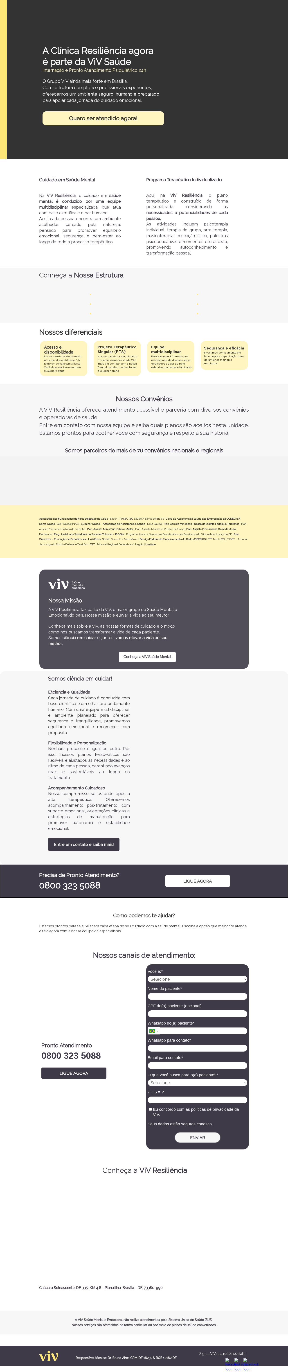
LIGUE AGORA (197, 881)
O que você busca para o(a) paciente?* (183, 1075)
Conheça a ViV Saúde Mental (147, 657)
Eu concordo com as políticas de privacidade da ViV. (195, 1112)
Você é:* (155, 971)
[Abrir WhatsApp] (277, 1360)
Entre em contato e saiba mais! (84, 844)
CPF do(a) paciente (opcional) (175, 1006)
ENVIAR (197, 1137)
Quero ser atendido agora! (103, 118)
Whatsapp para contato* (169, 1040)
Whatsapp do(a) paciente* (171, 1023)
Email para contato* (165, 1057)
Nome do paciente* (165, 988)
